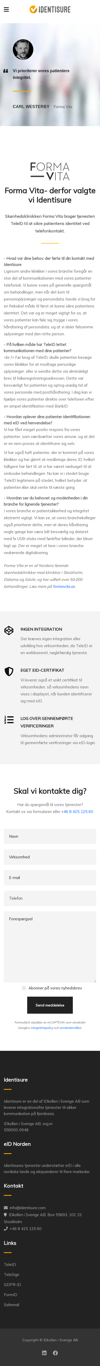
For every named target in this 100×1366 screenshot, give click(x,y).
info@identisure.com (28, 1207)
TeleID (10, 1264)
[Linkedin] (44, 1353)
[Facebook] (55, 1353)
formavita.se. (64, 586)
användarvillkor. (71, 1028)
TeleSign (11, 1274)
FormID (10, 1294)
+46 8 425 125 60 (77, 811)
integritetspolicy (42, 1028)
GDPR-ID (12, 1284)
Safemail (11, 1304)
